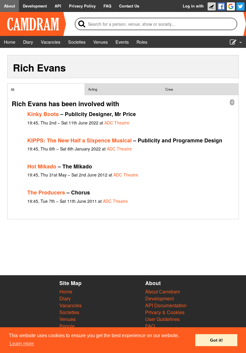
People (67, 325)
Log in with (193, 6)
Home (65, 291)
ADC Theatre (116, 123)
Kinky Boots (43, 114)
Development (159, 298)
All (12, 89)
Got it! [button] (216, 340)
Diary (65, 298)
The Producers (46, 192)
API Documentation (166, 305)
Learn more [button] (22, 343)
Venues (67, 319)
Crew (169, 89)
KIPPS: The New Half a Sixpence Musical (79, 140)
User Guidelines (162, 319)
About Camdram (162, 291)
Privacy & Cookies (164, 312)
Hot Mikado (41, 166)
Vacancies (70, 305)
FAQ (150, 325)
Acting (92, 89)
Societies (69, 312)
